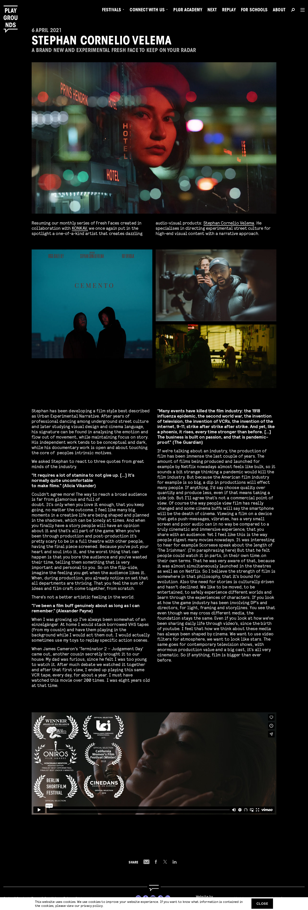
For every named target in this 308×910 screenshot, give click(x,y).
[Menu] (301, 10)
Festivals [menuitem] (111, 10)
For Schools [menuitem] (254, 10)
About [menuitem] (279, 10)
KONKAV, (80, 228)
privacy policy (92, 905)
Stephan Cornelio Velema (228, 222)
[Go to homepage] (154, 888)
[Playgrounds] (12, 12)
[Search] (293, 10)
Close (262, 903)
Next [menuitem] (212, 10)
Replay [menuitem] (229, 10)
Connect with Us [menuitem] (147, 10)
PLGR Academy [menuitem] (187, 10)
